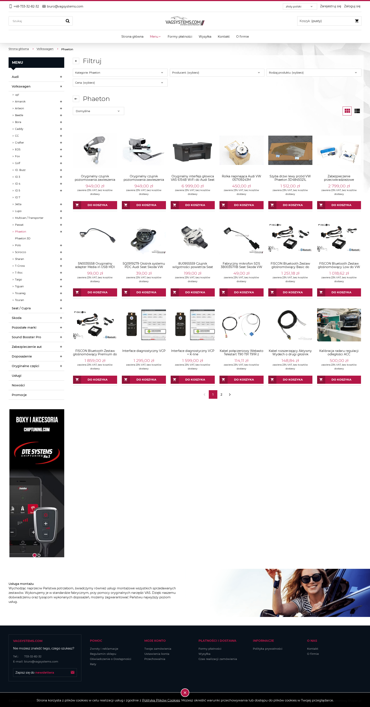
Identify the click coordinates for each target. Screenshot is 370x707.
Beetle (19, 115)
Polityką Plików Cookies (161, 700)
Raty (93, 664)
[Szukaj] (68, 21)
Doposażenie (22, 356)
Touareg (20, 293)
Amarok (20, 101)
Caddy (19, 128)
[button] (14, 483)
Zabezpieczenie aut (27, 347)
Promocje (19, 395)
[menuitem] (132, 36)
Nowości (18, 385)
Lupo (18, 211)
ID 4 (17, 183)
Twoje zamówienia (157, 648)
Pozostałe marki (24, 327)
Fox (17, 156)
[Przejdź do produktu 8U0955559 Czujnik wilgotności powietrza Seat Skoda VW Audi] (193, 238)
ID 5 (17, 190)
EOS (17, 149)
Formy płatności (209, 648)
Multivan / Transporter (29, 217)
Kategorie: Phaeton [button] (87, 72)
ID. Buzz (20, 170)
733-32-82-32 (27, 656)
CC (17, 135)
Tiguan (19, 286)
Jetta (18, 204)
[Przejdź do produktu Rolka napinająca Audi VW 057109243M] (241, 150)
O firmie (313, 653)
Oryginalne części (25, 366)
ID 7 (17, 197)
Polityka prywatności (267, 648)
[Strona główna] (185, 21)
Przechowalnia (154, 659)
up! (17, 94)
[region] (36, 483)
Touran (19, 300)
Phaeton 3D (22, 238)
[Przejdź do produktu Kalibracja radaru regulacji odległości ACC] (339, 325)
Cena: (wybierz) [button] (85, 82)
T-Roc (19, 272)
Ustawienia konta (156, 653)
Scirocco (20, 252)
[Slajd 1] (36, 483)
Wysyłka (204, 653)
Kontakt (312, 648)
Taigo (18, 279)
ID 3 (17, 176)
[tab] (35, 555)
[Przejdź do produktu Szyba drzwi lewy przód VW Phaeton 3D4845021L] (290, 150)
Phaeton (20, 231)
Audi (15, 77)
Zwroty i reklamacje (104, 648)
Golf (17, 163)
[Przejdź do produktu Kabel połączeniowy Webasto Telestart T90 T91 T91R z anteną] (241, 325)
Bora (18, 122)
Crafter (19, 142)
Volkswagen (21, 86)
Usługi (16, 376)
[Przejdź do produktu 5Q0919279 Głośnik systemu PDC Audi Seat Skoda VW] (144, 238)
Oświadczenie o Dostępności (110, 659)
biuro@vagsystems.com (35, 661)
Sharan (19, 259)
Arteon (19, 108)
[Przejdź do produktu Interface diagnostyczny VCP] (144, 325)
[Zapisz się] (73, 672)
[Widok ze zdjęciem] (347, 111)
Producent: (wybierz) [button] (185, 72)
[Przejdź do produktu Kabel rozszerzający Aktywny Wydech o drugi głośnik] (290, 325)
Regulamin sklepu (103, 653)
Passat (19, 224)
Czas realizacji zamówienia (217, 659)
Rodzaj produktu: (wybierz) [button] (286, 72)
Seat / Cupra (21, 308)
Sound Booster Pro (26, 337)
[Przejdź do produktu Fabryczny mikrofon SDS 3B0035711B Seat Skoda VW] (241, 238)
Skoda (16, 318)
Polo (18, 245)
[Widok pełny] (356, 111)
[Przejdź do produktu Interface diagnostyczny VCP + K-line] (193, 325)
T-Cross (20, 265)
